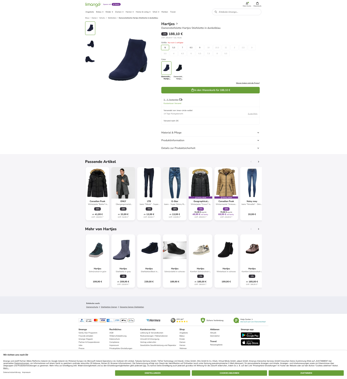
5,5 (173, 47)
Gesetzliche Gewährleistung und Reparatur (158, 345)
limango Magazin (86, 339)
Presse (81, 348)
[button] (257, 4)
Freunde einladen (86, 336)
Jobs (80, 345)
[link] (179, 70)
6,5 (199, 53)
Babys (182, 336)
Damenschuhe (92, 307)
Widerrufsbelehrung (117, 336)
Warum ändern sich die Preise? (248, 83)
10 (208, 47)
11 (226, 47)
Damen (182, 342)
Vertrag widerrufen (148, 342)
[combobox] (237, 12)
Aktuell (213, 332)
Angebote (183, 332)
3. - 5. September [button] (171, 99)
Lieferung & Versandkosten (151, 332)
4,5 (182, 53)
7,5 (208, 53)
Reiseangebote (216, 344)
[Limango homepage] (93, 4)
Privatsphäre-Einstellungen (120, 348)
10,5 (217, 47)
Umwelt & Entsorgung (149, 339)
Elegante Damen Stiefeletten (132, 307)
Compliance (114, 342)
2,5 (243, 47)
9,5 (225, 53)
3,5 (165, 53)
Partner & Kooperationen (89, 342)
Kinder (182, 339)
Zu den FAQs (252, 114)
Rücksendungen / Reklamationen (154, 336)
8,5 (191, 47)
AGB (111, 332)
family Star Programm (88, 332)
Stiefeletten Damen (109, 307)
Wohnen (183, 348)
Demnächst (215, 336)
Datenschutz (114, 339)
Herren (182, 345)
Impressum (114, 345)
